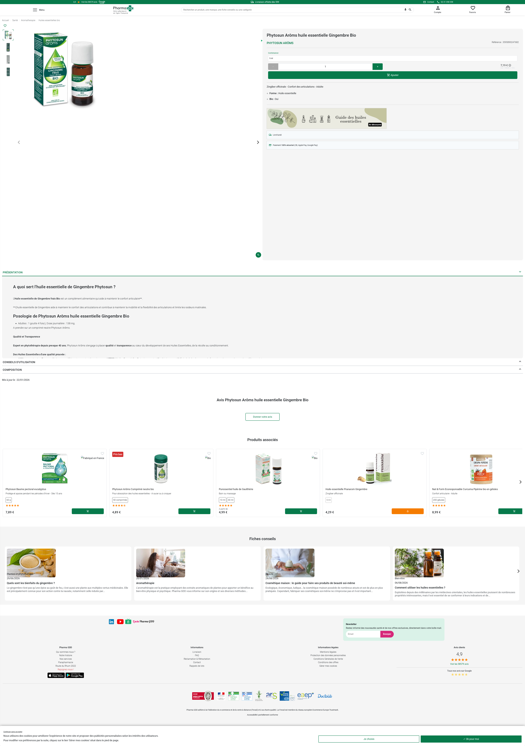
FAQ (197, 655)
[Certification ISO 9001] (203, 696)
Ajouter (394, 75)
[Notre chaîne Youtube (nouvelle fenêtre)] (120, 621)
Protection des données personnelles (328, 655)
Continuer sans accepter (12, 732)
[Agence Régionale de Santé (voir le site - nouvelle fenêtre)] (271, 696)
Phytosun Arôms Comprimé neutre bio (133, 489)
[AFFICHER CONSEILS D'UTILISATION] (520, 362)
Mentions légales (328, 652)
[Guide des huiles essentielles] (327, 117)
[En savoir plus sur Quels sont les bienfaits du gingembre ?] (68, 560)
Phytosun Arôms (280, 43)
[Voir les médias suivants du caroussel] (257, 142)
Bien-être (141, 574)
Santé (398, 574)
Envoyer (387, 634)
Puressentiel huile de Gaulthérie (236, 489)
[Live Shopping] (128, 621)
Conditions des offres (328, 662)
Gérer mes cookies (328, 666)
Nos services (66, 659)
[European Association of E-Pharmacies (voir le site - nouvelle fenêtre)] (306, 696)
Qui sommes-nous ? (65, 652)
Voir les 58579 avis (89, 2)
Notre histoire (65, 655)
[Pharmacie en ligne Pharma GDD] (122, 10)
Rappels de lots (196, 666)
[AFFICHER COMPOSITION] (520, 370)
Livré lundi (277, 135)
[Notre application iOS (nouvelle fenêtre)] (56, 675)
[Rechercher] (410, 10)
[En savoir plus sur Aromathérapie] (197, 560)
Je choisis (369, 739)
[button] (35, 10)
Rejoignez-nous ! (66, 669)
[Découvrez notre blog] (143, 622)
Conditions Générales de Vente (328, 659)
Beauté (269, 574)
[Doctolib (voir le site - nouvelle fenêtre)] (325, 696)
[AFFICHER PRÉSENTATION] (520, 272)
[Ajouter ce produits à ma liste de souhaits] (5, 25)
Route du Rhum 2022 (66, 666)
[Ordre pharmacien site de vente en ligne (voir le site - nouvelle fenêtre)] (233, 696)
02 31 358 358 (447, 2)
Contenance (273, 53)
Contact (430, 2)
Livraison (196, 652)
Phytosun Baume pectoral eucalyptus (26, 489)
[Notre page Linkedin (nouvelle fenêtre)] (111, 622)
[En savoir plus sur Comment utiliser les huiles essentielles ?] (456, 560)
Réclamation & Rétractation (197, 659)
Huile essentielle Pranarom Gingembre (346, 489)
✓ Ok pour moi (471, 739)
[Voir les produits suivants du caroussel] (520, 481)
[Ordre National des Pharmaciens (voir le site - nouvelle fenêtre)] (259, 696)
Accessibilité (252, 715)
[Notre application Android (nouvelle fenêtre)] (74, 675)
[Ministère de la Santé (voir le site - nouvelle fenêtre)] (221, 696)
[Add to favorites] (102, 453)
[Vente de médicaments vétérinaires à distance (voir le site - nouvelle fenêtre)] (247, 696)
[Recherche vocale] (405, 10)
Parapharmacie (65, 662)
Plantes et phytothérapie (20, 574)
